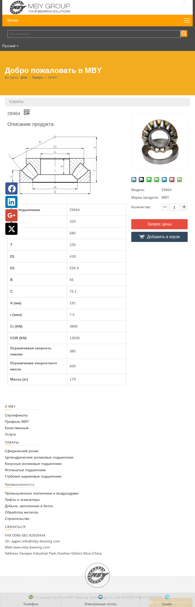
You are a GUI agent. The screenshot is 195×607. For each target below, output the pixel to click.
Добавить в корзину (163, 238)
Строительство (17, 519)
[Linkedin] (11, 202)
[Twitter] (11, 229)
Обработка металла (21, 512)
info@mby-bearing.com (41, 541)
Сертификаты (16, 415)
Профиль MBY (17, 422)
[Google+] (11, 215)
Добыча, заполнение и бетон (29, 506)
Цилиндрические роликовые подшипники (39, 457)
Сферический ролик (21, 451)
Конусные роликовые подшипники (33, 464)
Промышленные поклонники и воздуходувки (41, 493)
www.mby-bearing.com (31, 547)
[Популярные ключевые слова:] (184, 33)
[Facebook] (11, 188)
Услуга (10, 434)
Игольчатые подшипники (25, 470)
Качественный (16, 428)
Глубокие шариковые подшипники (33, 476)
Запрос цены (159, 224)
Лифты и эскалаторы (22, 500)
